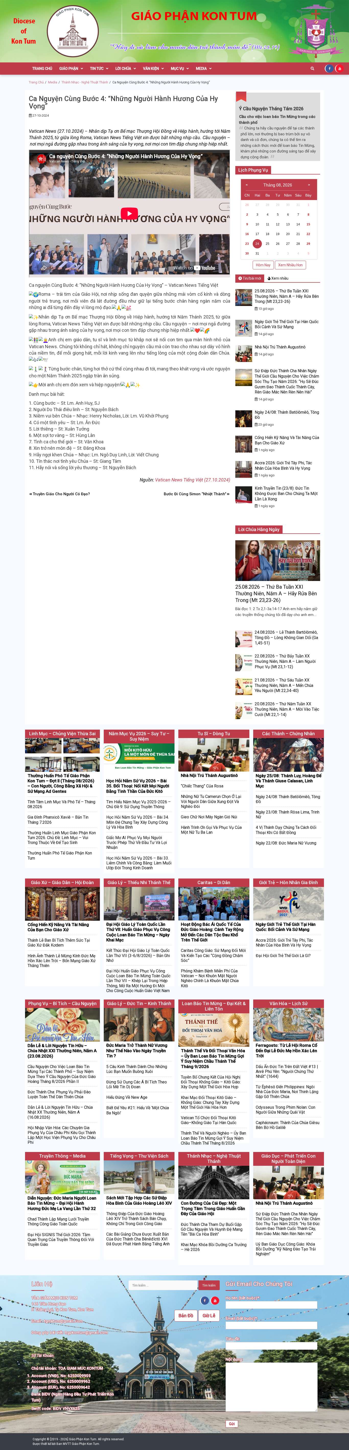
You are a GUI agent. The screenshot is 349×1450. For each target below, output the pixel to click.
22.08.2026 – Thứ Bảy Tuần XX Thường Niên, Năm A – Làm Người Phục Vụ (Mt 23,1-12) (285, 661)
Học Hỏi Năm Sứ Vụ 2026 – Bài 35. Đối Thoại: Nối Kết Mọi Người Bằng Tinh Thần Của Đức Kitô (137, 786)
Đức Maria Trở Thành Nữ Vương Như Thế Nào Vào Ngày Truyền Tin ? (136, 1050)
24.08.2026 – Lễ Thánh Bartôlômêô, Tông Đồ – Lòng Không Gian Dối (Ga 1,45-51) (286, 637)
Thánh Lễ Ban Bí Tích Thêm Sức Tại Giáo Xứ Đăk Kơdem (59, 943)
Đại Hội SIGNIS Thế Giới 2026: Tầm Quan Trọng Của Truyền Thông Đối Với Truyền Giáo (61, 1239)
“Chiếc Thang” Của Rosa (202, 786)
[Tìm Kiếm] (312, 68)
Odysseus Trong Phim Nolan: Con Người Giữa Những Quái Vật (285, 1110)
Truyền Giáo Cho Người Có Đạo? (61, 494)
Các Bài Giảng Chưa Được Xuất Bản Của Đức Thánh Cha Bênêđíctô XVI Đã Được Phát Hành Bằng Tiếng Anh (138, 1239)
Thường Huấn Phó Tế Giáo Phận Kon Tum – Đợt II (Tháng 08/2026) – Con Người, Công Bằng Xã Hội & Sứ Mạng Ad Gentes (61, 783)
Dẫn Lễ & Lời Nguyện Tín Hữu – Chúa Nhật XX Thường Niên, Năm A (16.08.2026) (60, 1112)
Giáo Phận (68, 69)
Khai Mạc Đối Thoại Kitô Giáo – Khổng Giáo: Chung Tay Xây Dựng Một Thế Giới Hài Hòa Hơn (210, 1102)
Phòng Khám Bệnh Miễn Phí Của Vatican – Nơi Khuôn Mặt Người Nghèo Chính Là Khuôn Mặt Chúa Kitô (210, 978)
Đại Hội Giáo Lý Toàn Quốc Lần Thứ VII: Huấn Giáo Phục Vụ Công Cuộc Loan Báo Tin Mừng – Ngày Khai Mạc (138, 932)
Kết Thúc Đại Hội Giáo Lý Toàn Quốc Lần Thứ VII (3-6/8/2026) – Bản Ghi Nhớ (138, 955)
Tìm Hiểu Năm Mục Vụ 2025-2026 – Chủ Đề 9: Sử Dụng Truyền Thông (138, 804)
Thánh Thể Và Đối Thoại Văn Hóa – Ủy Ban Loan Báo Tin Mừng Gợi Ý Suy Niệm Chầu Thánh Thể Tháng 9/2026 (213, 1058)
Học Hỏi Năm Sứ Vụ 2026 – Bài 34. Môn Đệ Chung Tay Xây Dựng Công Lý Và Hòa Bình (137, 822)
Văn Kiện (151, 69)
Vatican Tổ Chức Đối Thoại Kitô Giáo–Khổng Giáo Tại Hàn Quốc (208, 1120)
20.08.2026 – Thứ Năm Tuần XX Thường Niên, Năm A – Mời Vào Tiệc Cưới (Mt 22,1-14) (287, 709)
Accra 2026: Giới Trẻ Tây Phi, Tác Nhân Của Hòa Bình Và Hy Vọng (283, 465)
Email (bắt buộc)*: (242, 1318)
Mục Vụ (177, 69)
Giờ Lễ (209, 1315)
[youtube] (340, 68)
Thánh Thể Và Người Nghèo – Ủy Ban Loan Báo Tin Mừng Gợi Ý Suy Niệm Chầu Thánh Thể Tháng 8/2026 (213, 1138)
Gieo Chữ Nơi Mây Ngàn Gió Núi (209, 817)
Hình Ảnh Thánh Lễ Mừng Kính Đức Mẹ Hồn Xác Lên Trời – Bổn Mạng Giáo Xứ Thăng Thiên (62, 960)
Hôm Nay (263, 265)
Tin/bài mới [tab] (251, 278)
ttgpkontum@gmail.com (86, 1332)
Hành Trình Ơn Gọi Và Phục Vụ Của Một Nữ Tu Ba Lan (211, 830)
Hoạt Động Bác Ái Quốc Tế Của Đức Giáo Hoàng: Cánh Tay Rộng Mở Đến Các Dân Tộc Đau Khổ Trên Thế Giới (212, 932)
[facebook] (330, 68)
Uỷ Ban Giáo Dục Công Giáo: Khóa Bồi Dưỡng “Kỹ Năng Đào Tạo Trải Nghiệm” (286, 1249)
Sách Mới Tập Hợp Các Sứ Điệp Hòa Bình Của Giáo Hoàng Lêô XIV (139, 1200)
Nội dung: (234, 1359)
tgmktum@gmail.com (63, 1321)
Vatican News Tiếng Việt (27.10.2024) (192, 479)
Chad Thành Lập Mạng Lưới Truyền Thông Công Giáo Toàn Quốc (58, 1221)
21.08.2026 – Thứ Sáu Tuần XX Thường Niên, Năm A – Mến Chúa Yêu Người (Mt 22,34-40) (284, 685)
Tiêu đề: (233, 1339)
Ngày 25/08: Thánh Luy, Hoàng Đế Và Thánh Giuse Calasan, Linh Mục (288, 781)
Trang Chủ (42, 69)
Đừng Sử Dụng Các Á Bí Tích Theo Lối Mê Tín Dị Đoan (136, 1084)
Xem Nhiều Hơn (290, 265)
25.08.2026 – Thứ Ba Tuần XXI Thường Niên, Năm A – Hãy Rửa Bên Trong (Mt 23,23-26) (287, 296)
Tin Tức (96, 69)
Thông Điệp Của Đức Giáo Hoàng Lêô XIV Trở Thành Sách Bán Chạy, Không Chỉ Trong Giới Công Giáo (136, 1218)
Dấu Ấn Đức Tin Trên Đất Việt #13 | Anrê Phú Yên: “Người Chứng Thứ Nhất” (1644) (287, 1071)
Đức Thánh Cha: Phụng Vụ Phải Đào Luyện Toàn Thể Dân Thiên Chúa (59, 1094)
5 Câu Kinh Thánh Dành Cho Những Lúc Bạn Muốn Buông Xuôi (136, 1069)
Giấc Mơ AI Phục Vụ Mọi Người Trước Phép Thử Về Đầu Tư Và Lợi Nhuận (136, 842)
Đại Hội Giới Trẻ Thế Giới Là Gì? (283, 955)
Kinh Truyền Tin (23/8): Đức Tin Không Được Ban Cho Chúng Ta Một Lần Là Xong (286, 493)
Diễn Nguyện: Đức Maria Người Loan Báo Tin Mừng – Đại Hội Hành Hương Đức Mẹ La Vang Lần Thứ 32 (62, 1203)
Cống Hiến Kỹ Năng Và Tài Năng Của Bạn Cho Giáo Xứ (58, 927)
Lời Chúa (123, 69)
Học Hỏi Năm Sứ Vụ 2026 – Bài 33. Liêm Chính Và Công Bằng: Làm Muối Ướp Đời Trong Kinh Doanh (138, 863)
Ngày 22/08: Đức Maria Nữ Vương (286, 843)
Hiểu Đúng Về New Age (126, 1097)
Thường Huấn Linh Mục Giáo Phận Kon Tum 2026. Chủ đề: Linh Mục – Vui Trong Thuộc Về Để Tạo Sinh (62, 837)
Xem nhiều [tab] (279, 278)
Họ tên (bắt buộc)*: (243, 1298)
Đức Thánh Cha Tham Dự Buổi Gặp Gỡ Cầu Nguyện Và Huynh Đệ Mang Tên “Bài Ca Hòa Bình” (211, 1229)
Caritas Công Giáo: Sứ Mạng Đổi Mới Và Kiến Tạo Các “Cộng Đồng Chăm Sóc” (213, 955)
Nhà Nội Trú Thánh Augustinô (280, 347)
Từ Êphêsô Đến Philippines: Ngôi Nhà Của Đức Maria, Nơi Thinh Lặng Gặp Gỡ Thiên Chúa (287, 1091)
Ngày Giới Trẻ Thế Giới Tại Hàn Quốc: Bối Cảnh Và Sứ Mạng (287, 324)
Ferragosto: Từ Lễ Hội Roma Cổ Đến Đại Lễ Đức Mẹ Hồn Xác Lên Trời (286, 1050)
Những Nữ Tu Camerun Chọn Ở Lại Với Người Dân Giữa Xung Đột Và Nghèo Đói (211, 801)
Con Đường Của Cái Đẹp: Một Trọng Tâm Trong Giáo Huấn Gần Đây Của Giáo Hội (213, 1208)
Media (201, 69)
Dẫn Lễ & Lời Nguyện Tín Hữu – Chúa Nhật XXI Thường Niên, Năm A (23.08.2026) (62, 1051)
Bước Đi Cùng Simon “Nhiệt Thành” (195, 494)
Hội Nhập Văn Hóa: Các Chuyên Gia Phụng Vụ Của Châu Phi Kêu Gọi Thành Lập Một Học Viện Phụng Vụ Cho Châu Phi (62, 1135)
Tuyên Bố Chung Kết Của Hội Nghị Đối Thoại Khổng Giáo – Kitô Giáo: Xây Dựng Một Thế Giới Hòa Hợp (211, 1082)
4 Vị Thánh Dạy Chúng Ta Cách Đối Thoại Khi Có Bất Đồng (286, 830)
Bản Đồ (186, 1315)
